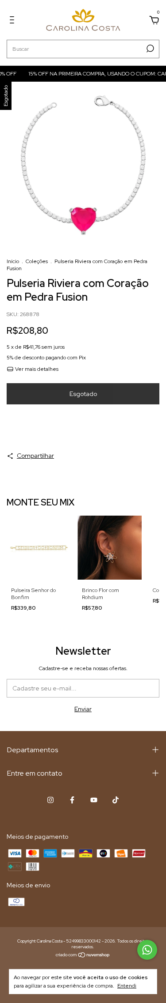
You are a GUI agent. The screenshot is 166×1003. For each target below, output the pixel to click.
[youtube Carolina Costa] (93, 799)
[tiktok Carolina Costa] (115, 799)
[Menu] (13, 21)
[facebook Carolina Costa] (72, 799)
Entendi (126, 985)
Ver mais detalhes (36, 369)
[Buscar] (149, 48)
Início (13, 261)
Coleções (37, 261)
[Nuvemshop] (83, 956)
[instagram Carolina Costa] (50, 799)
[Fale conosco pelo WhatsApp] (147, 950)
